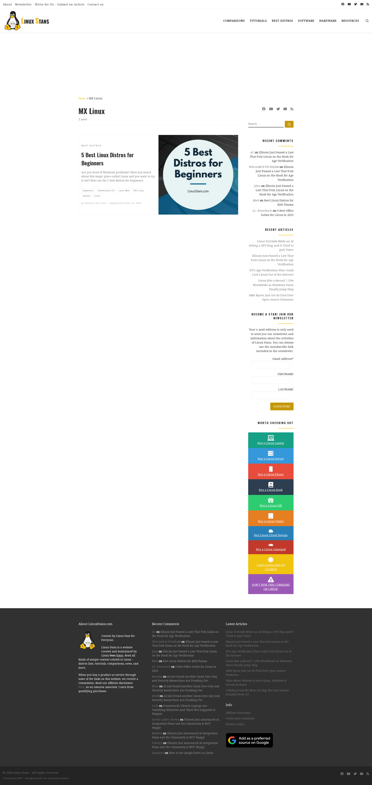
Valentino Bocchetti (95, 203)
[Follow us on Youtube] (349, 4)
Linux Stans (21, 772)
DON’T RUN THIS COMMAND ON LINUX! (271, 587)
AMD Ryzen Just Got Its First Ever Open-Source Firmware (271, 297)
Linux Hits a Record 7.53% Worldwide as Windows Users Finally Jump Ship (273, 285)
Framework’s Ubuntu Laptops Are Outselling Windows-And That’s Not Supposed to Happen (183, 709)
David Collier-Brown (165, 719)
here (81, 687)
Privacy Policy (235, 724)
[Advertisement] (186, 62)
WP (20, 778)
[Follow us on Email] (361, 4)
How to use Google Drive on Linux (191, 752)
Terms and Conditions (240, 718)
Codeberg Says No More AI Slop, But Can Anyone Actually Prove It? (257, 692)
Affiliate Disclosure (238, 712)
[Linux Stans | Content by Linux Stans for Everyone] (27, 20)
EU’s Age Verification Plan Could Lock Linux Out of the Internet (272, 272)
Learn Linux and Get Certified (271, 567)
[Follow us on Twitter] (355, 4)
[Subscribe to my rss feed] (368, 4)
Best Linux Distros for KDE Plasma (185, 661)
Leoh (155, 705)
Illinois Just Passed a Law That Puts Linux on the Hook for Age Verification (272, 156)
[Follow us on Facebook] (342, 4)
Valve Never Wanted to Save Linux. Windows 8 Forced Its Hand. (256, 682)
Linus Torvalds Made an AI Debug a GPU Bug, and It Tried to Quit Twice (271, 245)
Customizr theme (58, 778)
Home (82, 98)
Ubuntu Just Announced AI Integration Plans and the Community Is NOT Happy (185, 723)
